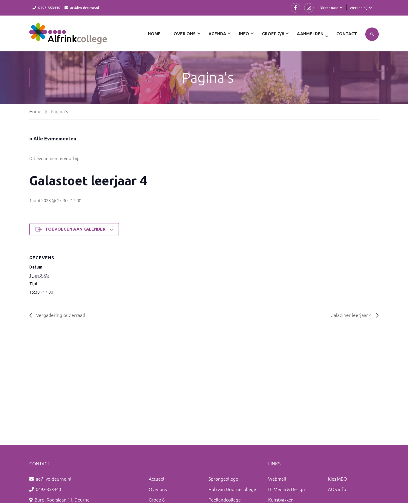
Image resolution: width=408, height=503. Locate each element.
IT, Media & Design (286, 489)
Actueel (156, 479)
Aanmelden (310, 33)
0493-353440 (49, 7)
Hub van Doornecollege (232, 489)
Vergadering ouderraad (60, 315)
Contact (346, 33)
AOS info (337, 489)
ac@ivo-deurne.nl (84, 7)
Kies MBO (337, 479)
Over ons (158, 489)
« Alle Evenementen (52, 138)
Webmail (277, 479)
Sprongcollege (223, 479)
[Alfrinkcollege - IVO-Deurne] (68, 36)
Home (154, 33)
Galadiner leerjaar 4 (351, 315)
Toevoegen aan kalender (75, 229)
